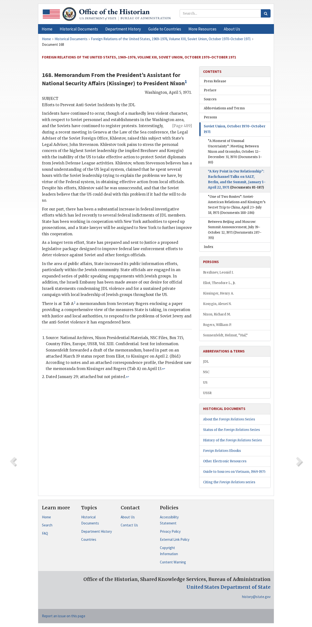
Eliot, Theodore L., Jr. (219, 283)
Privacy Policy (170, 531)
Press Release (215, 81)
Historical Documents (90, 520)
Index (208, 247)
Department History (96, 531)
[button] (79, 29)
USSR (207, 393)
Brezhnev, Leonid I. (218, 272)
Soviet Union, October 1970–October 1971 (234, 129)
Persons (210, 117)
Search (47, 525)
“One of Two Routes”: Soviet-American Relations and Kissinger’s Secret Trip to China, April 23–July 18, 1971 (236, 205)
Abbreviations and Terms (224, 108)
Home (46, 517)
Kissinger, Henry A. (218, 293)
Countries (88, 539)
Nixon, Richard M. (217, 314)
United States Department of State (228, 587)
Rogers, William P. (217, 325)
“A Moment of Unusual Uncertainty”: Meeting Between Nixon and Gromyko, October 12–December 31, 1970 (235, 151)
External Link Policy (174, 539)
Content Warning (173, 562)
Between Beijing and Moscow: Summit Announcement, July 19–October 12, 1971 (235, 230)
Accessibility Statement (169, 520)
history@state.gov (256, 596)
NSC (206, 372)
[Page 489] (182, 126)
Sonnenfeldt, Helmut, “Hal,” (225, 335)
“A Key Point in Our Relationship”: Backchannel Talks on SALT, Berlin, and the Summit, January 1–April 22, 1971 (237, 179)
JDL (206, 362)
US (205, 382)
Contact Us (129, 525)
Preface (210, 90)
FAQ (45, 533)
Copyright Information (169, 550)
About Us (128, 517)
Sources (210, 99)
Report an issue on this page (63, 616)
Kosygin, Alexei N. (217, 304)
